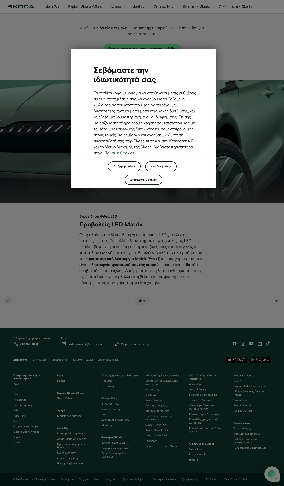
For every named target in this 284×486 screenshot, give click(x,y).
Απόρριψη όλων (124, 166)
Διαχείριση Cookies (143, 179)
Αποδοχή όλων (161, 166)
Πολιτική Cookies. (119, 153)
